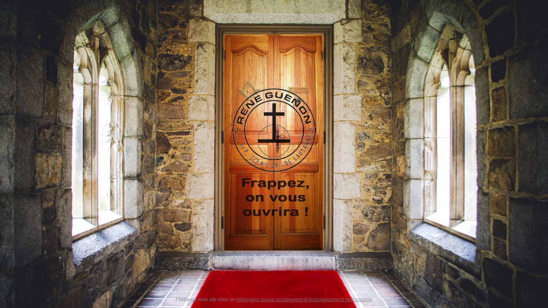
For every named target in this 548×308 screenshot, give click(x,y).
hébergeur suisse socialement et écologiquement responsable (304, 299)
